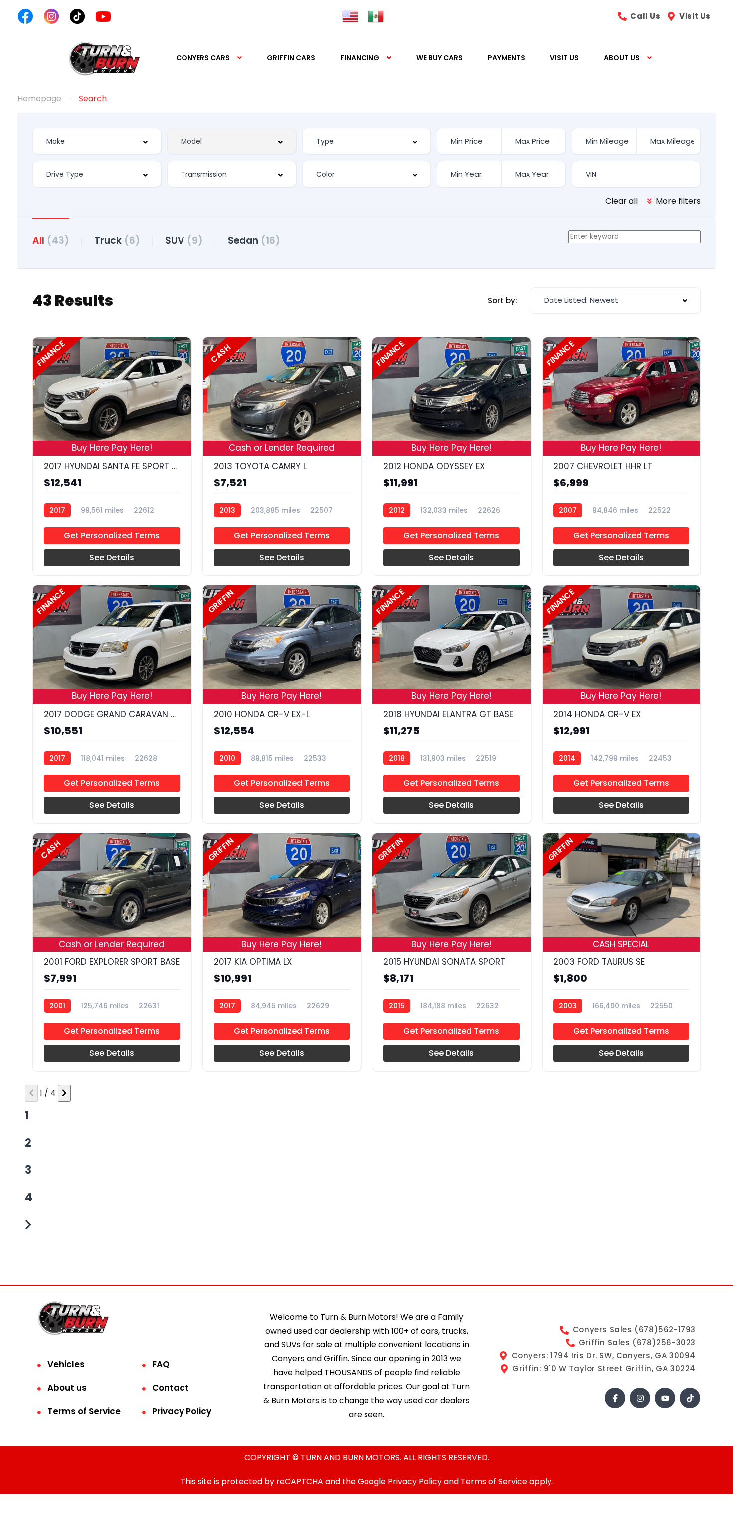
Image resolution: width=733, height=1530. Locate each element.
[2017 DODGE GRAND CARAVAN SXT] (112, 704)
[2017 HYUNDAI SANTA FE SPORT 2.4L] (112, 456)
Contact (170, 1388)
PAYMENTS (506, 58)
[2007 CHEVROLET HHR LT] (622, 456)
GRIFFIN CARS (291, 58)
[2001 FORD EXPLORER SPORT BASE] (112, 952)
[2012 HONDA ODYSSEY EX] (451, 456)
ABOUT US (622, 58)
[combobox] (96, 141)
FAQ (161, 1364)
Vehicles (66, 1364)
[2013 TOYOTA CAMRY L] (282, 456)
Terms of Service (84, 1411)
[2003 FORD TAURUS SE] (622, 952)
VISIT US (564, 58)
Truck (117, 240)
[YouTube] (665, 1398)
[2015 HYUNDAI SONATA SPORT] (451, 952)
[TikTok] (690, 1398)
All (50, 240)
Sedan (254, 240)
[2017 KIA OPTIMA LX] (282, 952)
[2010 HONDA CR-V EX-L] (282, 704)
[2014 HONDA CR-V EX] (622, 704)
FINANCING (359, 58)
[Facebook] (615, 1398)
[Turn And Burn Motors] (104, 58)
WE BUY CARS (439, 58)
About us (67, 1388)
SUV (184, 240)
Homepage (39, 98)
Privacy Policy (181, 1411)
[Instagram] (640, 1398)
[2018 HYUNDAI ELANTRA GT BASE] (451, 704)
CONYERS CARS (203, 58)
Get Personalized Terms (112, 535)
